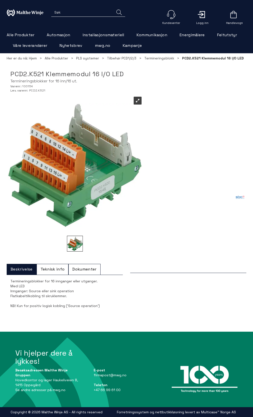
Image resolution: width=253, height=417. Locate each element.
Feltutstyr (227, 34)
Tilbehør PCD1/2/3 (121, 58)
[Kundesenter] (171, 14)
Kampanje (132, 45)
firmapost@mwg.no (110, 375)
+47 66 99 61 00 (107, 390)
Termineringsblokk (159, 58)
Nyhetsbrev (71, 45)
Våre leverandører (30, 45)
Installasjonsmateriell (103, 34)
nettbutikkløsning (169, 412)
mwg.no (102, 45)
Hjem (33, 58)
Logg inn (202, 14)
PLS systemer (87, 58)
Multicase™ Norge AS (218, 412)
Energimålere (192, 34)
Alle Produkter (20, 34)
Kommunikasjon (152, 34)
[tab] (22, 269)
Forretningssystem (133, 412)
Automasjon (58, 34)
